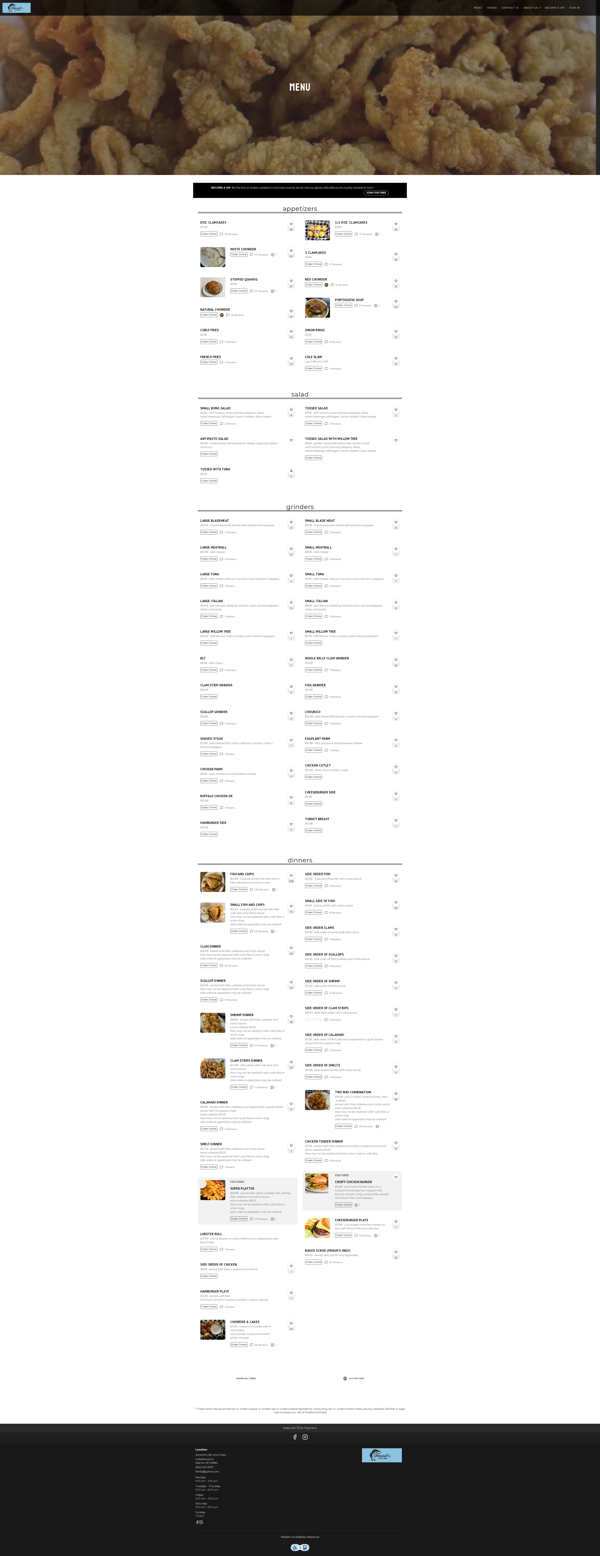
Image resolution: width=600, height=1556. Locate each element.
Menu (478, 7)
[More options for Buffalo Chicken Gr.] (291, 797)
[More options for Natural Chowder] (291, 311)
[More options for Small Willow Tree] (396, 633)
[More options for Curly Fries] (291, 331)
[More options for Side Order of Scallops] (396, 956)
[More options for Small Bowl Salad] (291, 410)
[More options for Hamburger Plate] (291, 1293)
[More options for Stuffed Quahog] (291, 281)
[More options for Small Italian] (396, 602)
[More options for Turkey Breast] (396, 820)
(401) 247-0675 (204, 1467)
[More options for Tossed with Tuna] (291, 471)
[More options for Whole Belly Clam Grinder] (396, 660)
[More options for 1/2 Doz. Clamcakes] (396, 224)
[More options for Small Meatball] (396, 549)
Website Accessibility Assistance (300, 1537)
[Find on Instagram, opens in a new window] (305, 1438)
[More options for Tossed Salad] (396, 410)
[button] (532, 8)
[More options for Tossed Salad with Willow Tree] (396, 440)
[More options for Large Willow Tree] (291, 633)
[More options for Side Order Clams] (396, 929)
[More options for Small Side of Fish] (396, 902)
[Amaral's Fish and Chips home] (16, 8)
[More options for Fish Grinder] (396, 687)
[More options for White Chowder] (291, 251)
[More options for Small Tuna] (396, 575)
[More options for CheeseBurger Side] (396, 794)
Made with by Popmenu (159, 1428)
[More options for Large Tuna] (291, 575)
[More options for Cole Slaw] (396, 358)
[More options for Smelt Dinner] (291, 1145)
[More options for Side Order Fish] (396, 875)
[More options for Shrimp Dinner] (291, 1016)
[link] (208, 234)
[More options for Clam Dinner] (291, 948)
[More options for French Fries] (291, 358)
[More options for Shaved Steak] (291, 740)
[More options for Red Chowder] (396, 281)
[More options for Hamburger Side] (291, 824)
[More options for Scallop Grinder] (291, 713)
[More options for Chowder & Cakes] (291, 1323)
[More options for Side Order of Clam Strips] (396, 1009)
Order (492, 7)
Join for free (376, 192)
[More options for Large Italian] (291, 602)
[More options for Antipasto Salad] (291, 440)
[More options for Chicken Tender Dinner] (396, 1143)
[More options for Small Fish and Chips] (291, 906)
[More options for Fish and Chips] (291, 875)
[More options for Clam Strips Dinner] (291, 1062)
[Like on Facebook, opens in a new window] (295, 1438)
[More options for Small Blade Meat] (396, 522)
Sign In (574, 7)
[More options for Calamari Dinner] (291, 1104)
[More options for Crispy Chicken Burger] (396, 1177)
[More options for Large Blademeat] (291, 522)
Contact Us (510, 7)
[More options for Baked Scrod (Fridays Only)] (396, 1252)
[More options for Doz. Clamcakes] (291, 224)
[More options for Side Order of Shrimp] (396, 983)
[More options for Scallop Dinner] (291, 982)
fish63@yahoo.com (207, 1471)
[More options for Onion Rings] (396, 331)
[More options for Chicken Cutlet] (396, 767)
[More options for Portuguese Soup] (396, 301)
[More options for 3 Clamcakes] (396, 254)
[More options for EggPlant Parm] (396, 740)
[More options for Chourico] (396, 713)
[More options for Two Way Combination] (396, 1094)
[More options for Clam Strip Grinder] (291, 687)
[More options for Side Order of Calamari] (396, 1036)
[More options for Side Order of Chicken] (291, 1266)
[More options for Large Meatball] (291, 549)
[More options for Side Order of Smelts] (396, 1067)
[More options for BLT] (291, 660)
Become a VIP (555, 7)
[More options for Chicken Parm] (291, 770)
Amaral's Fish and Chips (382, 1455)
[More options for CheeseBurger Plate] (396, 1221)
